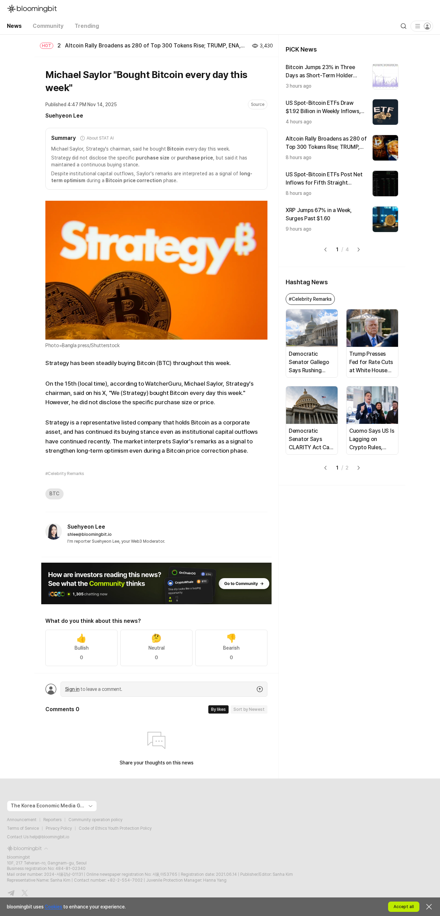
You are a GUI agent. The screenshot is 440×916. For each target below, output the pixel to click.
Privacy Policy (59, 828)
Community (48, 26)
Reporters (52, 819)
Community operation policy (95, 819)
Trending (87, 26)
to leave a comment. (93, 689)
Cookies (53, 906)
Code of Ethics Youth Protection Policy (115, 828)
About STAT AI (100, 138)
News (14, 26)
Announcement (21, 819)
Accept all (404, 906)
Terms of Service (23, 828)
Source (257, 104)
